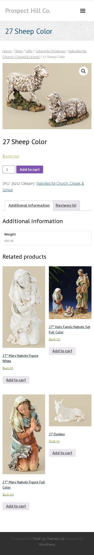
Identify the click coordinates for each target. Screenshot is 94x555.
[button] (83, 71)
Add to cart (30, 170)
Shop (19, 51)
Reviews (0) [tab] (66, 205)
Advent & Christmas (50, 51)
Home (7, 51)
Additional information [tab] (29, 205)
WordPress (47, 544)
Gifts (29, 51)
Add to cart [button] (16, 380)
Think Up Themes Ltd (48, 539)
